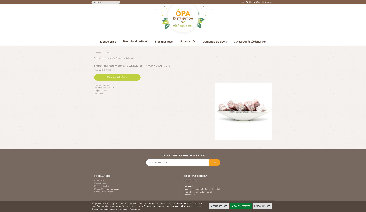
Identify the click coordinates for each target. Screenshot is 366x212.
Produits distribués (135, 41)
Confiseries (117, 58)
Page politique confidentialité (106, 189)
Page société (99, 180)
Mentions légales (101, 186)
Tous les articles (101, 58)
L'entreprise (108, 42)
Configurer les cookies (103, 191)
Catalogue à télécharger (250, 42)
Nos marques (164, 42)
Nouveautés (188, 41)
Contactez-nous (100, 183)
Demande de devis (214, 42)
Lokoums (130, 58)
